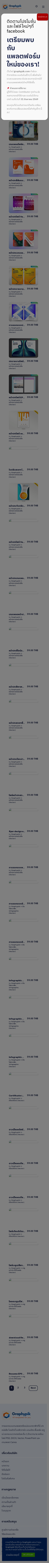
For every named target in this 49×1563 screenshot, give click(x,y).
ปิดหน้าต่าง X (42, 17)
